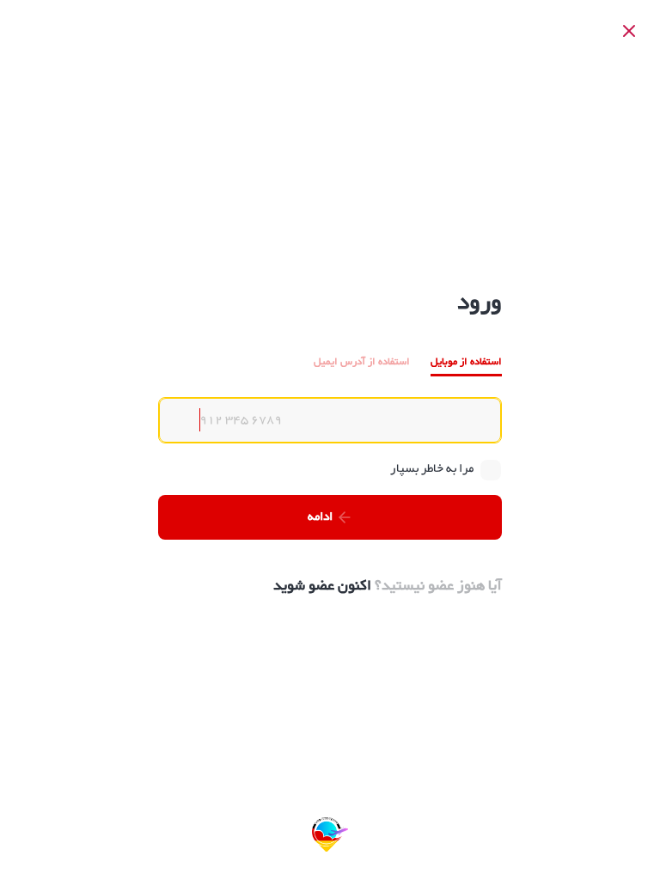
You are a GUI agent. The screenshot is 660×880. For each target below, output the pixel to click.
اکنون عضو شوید (322, 586)
